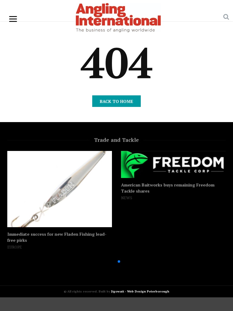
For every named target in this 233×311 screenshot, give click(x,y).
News (126, 198)
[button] (109, 261)
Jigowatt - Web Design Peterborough (140, 291)
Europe (14, 247)
